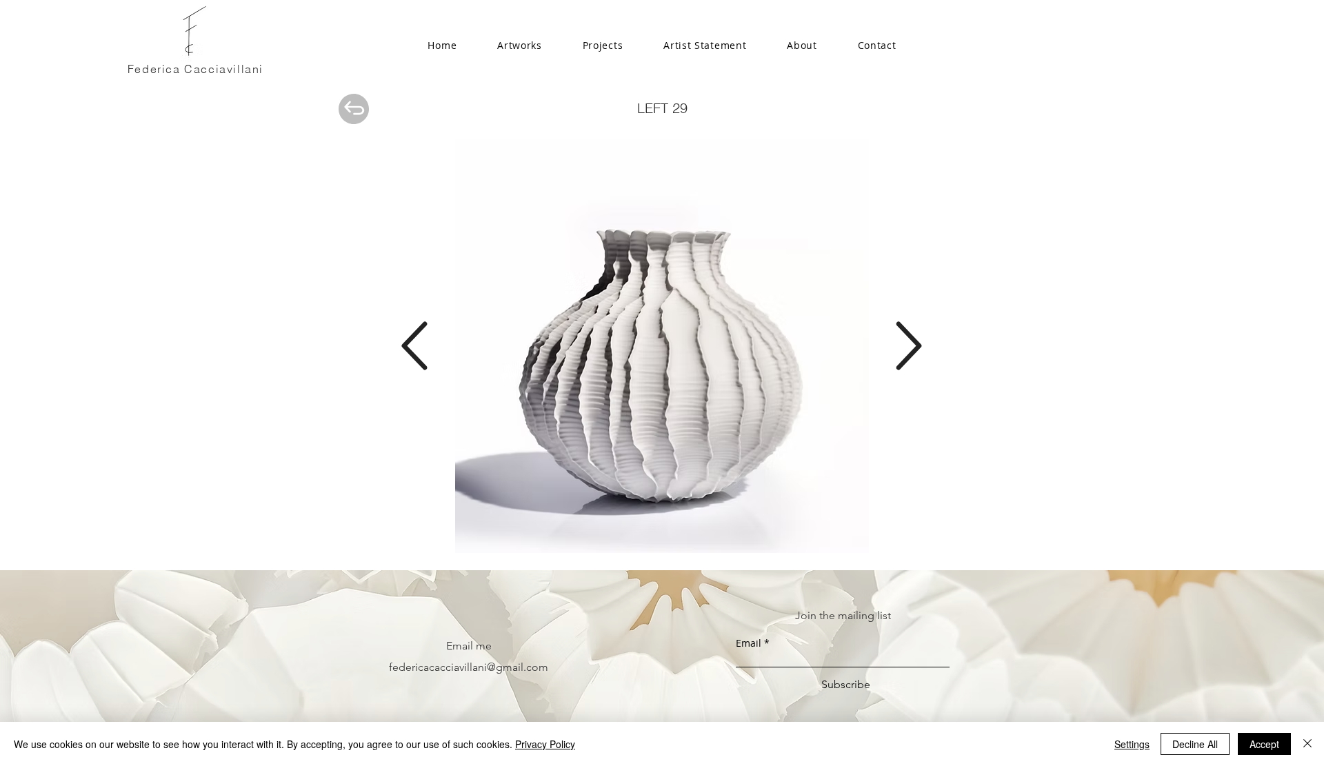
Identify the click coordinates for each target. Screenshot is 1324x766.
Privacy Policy (545, 744)
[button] (603, 46)
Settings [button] (1132, 744)
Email (748, 643)
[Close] (1307, 744)
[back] (353, 108)
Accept (1264, 744)
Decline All (1195, 744)
